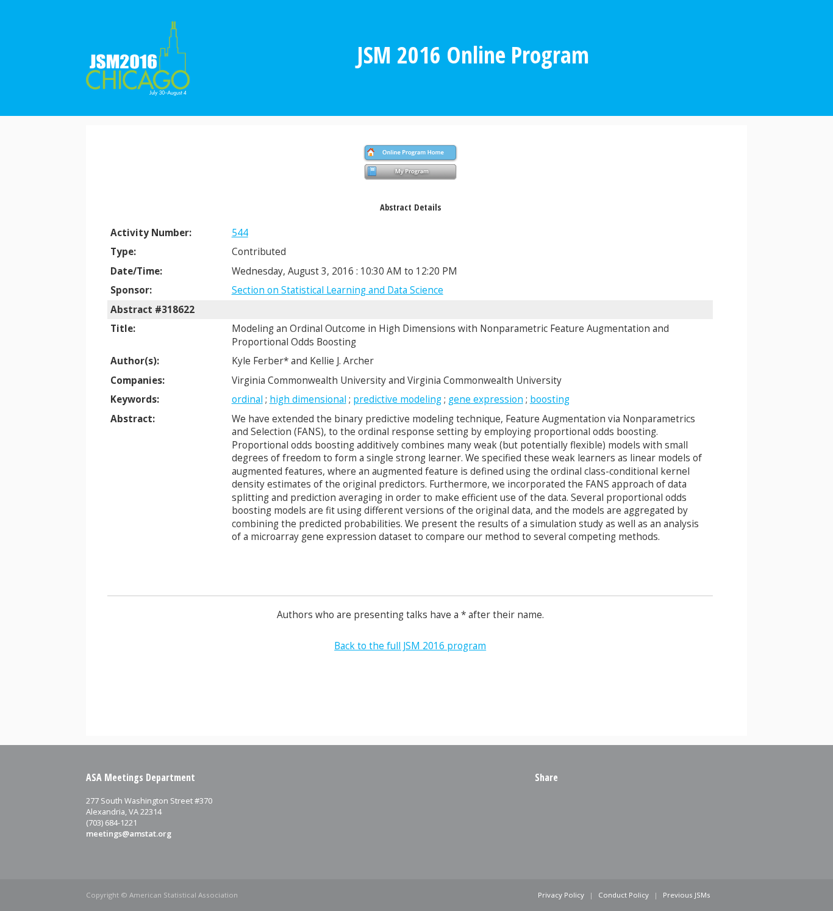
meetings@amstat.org (128, 833)
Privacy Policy (561, 894)
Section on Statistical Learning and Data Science (337, 290)
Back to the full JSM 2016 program (410, 645)
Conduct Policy (623, 894)
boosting (550, 399)
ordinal (247, 399)
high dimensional (308, 399)
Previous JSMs (686, 894)
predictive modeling (397, 399)
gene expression (485, 399)
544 (240, 232)
